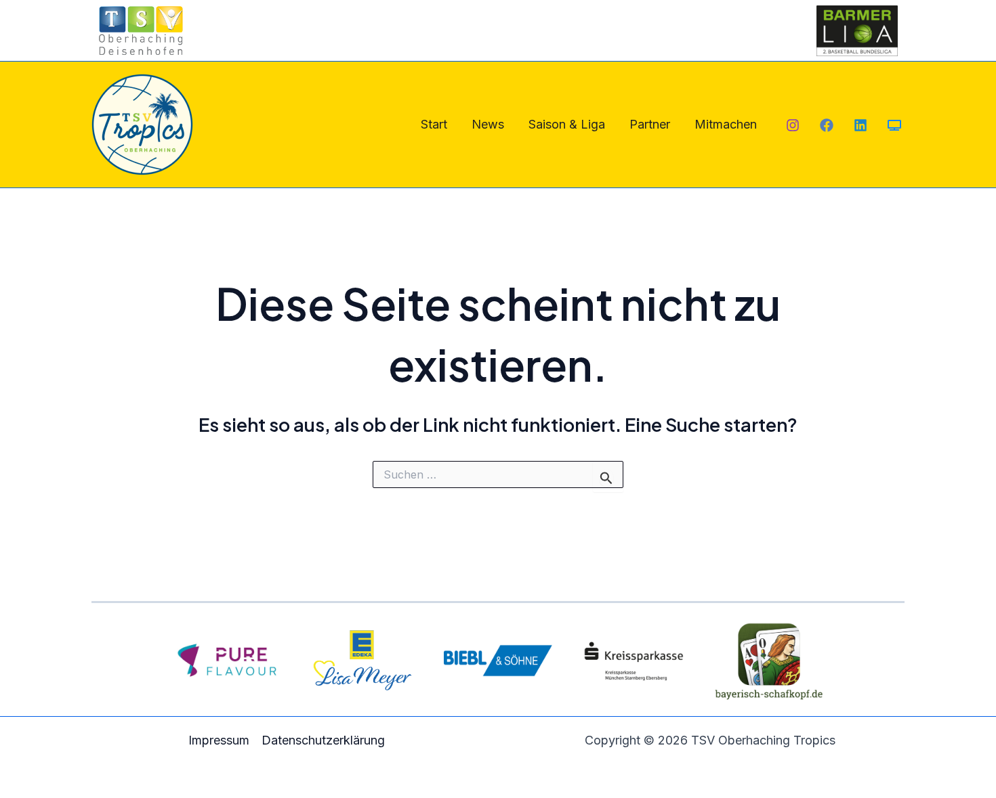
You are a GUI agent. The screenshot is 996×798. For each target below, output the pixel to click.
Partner (649, 124)
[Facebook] (826, 125)
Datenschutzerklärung (323, 740)
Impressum (218, 740)
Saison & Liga (566, 124)
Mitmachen (725, 124)
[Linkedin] (860, 125)
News (488, 124)
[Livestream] (894, 125)
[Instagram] (793, 125)
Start (434, 124)
